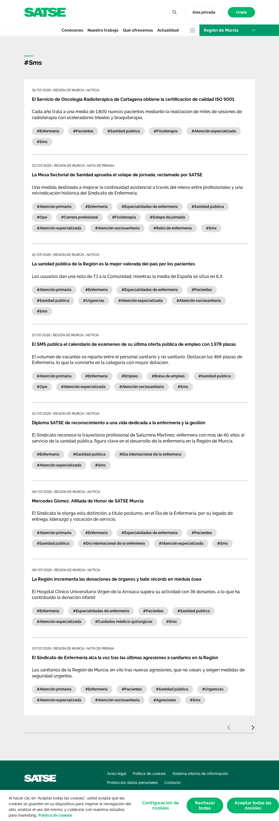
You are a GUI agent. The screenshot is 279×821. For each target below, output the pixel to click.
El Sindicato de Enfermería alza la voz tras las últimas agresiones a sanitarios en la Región (125, 657)
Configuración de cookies (160, 805)
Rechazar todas (205, 805)
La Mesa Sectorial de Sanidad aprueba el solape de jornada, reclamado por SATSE (117, 174)
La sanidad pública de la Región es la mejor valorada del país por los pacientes (113, 263)
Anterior (228, 725)
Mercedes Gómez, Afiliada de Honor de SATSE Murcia (88, 501)
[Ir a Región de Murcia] (45, 11)
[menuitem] (241, 12)
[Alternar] (174, 12)
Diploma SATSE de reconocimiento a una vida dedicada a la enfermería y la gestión (118, 422)
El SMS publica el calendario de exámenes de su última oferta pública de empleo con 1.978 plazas (134, 344)
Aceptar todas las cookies (253, 805)
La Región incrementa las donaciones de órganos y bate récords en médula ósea (116, 579)
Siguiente (252, 725)
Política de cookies (55, 815)
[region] (139, 805)
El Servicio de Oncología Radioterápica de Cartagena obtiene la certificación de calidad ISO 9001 (133, 99)
